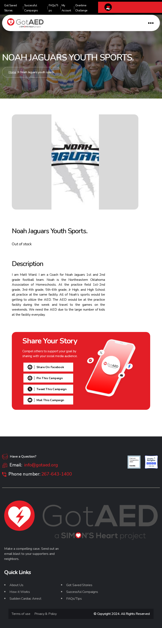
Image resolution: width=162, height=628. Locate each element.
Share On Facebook (50, 367)
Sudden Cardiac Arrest (25, 598)
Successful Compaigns (82, 592)
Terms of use (21, 614)
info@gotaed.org (41, 465)
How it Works (19, 592)
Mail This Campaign (50, 400)
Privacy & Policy (45, 614)
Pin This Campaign (49, 378)
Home (12, 72)
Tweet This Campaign (51, 389)
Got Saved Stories (79, 585)
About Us (16, 585)
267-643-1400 (56, 474)
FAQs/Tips (74, 598)
